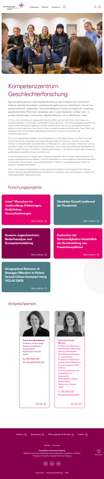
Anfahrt (81, 435)
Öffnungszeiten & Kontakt (59, 435)
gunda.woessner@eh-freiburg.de (71, 395)
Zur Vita (39, 404)
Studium (45, 7)
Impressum (40, 473)
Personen (56, 445)
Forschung (56, 7)
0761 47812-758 (32, 359)
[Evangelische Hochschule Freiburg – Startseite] (14, 6)
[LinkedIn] (58, 463)
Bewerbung (36, 435)
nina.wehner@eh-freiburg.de (36, 362)
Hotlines (19, 435)
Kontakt (47, 445)
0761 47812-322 (67, 391)
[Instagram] (45, 463)
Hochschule (34, 7)
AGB (66, 473)
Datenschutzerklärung (54, 473)
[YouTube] (52, 463)
